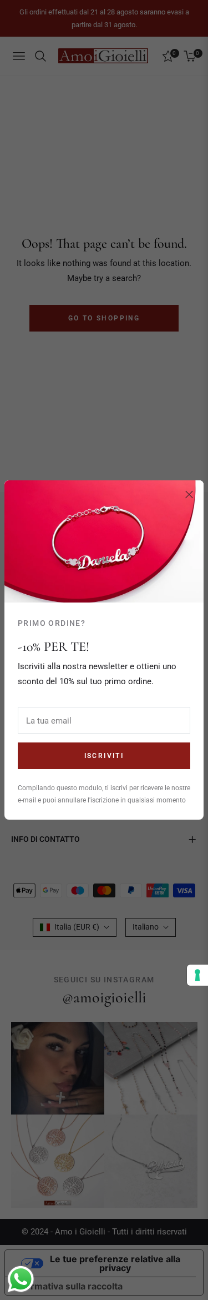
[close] (189, 495)
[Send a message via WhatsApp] (21, 1279)
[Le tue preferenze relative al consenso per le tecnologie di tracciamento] (197, 975)
